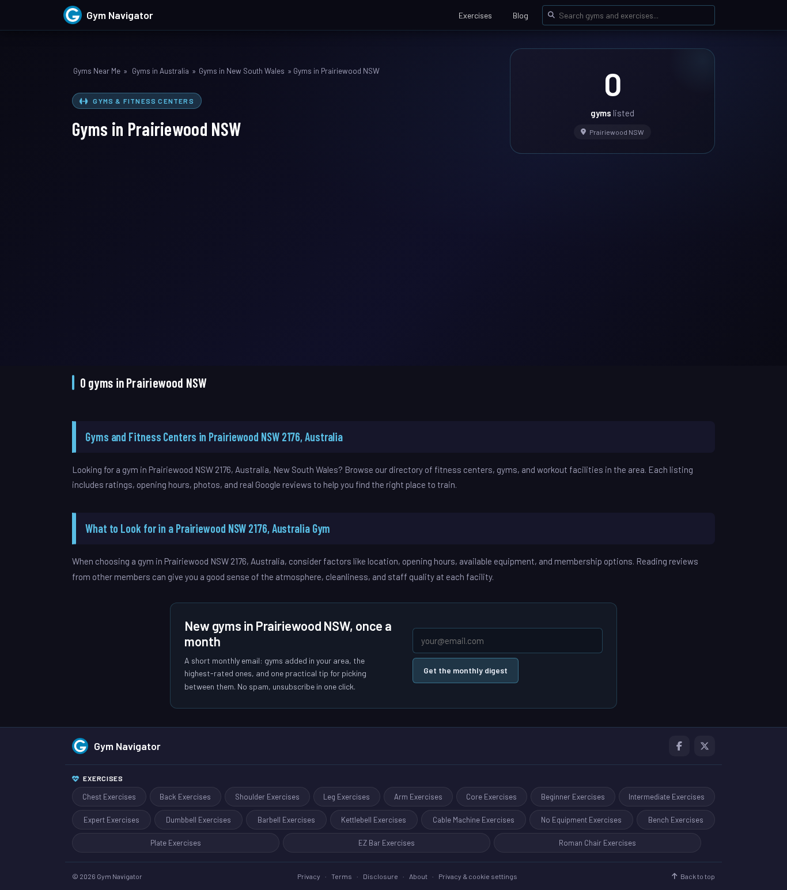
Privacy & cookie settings (477, 876)
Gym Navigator (127, 746)
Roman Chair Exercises (597, 842)
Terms (341, 876)
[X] (704, 746)
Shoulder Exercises (267, 796)
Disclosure (380, 876)
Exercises (475, 15)
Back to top (697, 876)
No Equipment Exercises (581, 819)
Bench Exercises (675, 819)
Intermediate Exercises (667, 796)
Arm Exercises (418, 796)
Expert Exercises (111, 819)
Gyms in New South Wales (242, 70)
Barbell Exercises (286, 819)
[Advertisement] (393, 251)
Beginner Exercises (573, 796)
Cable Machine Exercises (473, 819)
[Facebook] (679, 746)
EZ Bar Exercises (386, 842)
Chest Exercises (109, 796)
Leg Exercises (346, 796)
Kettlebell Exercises (373, 819)
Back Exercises (185, 796)
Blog (520, 15)
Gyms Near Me (96, 70)
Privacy (308, 876)
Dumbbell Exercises (198, 819)
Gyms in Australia (160, 70)
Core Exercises (491, 796)
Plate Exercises (175, 842)
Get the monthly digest (465, 670)
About (418, 876)
